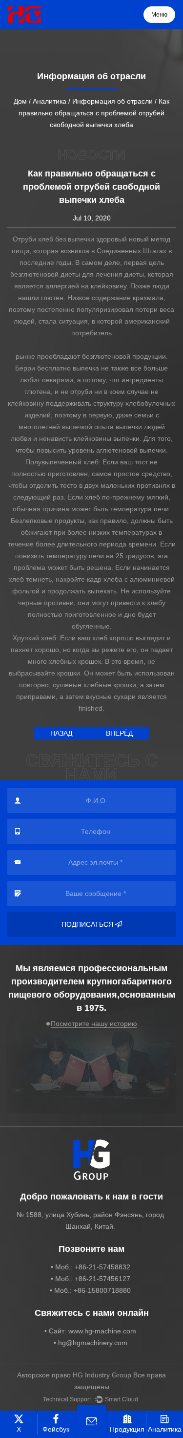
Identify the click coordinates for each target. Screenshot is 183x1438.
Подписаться (87, 924)
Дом (20, 101)
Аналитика (49, 101)
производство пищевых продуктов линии (91, 369)
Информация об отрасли (112, 101)
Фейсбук (55, 1429)
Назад (61, 733)
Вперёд (119, 733)
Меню (159, 14)
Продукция (127, 1429)
